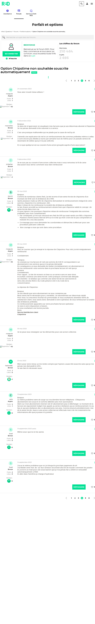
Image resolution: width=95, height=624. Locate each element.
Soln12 (10, 196)
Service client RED (31, 14)
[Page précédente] (66, 81)
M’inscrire (13, 58)
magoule (9, 94)
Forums (16, 31)
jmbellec (9, 164)
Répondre (78, 112)
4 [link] (81, 81)
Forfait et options (25, 31)
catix (11, 399)
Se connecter (11, 54)
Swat (11, 434)
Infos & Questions (6, 31)
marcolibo (9, 126)
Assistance (7, 14)
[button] (87, 3)
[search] (81, 3)
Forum (18, 14)
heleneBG (9, 366)
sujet (33, 56)
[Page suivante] (94, 81)
